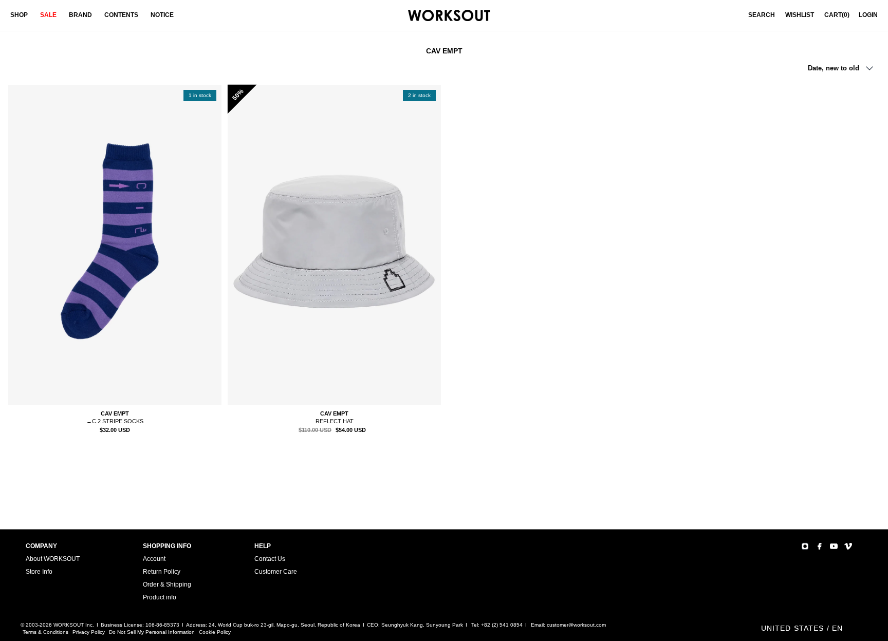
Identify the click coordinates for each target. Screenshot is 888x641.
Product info (159, 597)
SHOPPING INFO (167, 546)
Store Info (39, 571)
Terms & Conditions (45, 632)
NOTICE (162, 14)
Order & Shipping (167, 584)
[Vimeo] (848, 546)
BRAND (80, 14)
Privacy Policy (88, 632)
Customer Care (275, 571)
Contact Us (269, 558)
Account (154, 558)
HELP (262, 546)
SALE (48, 14)
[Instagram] (805, 546)
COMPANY (41, 546)
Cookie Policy (215, 632)
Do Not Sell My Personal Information (152, 632)
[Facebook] (819, 546)
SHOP (19, 14)
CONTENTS (121, 14)
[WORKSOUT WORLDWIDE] (449, 16)
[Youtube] (834, 546)
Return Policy (161, 571)
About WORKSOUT (53, 558)
